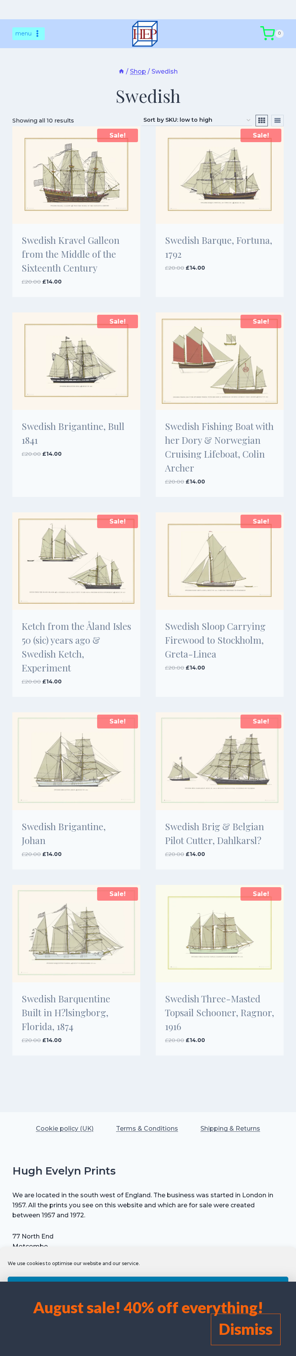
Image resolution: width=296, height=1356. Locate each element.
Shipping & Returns (230, 1128)
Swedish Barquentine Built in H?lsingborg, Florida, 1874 (66, 1012)
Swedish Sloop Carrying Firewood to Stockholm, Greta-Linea (215, 640)
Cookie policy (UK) (65, 1128)
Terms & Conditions (147, 1128)
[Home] (121, 71)
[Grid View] (262, 120)
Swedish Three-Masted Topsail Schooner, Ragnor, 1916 (219, 1012)
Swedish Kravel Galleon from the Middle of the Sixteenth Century (70, 254)
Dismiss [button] (245, 1329)
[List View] (277, 120)
